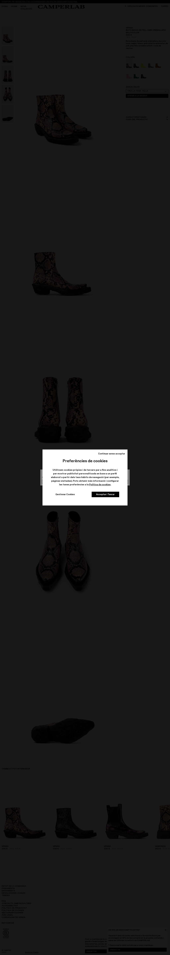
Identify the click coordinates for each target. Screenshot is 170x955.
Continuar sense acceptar (111, 453)
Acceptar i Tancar (105, 494)
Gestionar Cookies (65, 494)
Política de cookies (100, 484)
